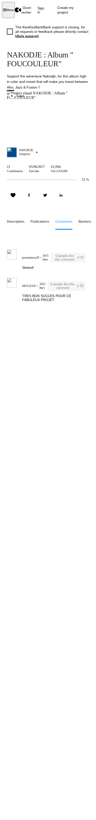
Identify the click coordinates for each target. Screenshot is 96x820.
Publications (40, 221)
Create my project (65, 10)
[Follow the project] (13, 195)
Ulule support (27, 36)
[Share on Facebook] (29, 195)
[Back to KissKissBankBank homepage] (18, 10)
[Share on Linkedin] (61, 195)
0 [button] (67, 257)
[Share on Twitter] (45, 195)
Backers (85, 221)
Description (15, 221)
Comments (63, 221)
